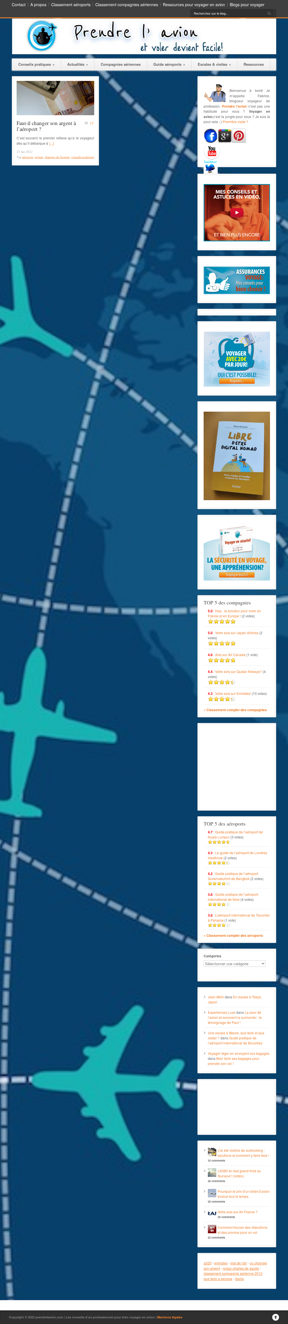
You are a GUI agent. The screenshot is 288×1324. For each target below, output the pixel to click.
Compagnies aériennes (121, 64)
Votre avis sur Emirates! (233, 693)
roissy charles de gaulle (241, 1268)
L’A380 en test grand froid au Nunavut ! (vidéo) (239, 1173)
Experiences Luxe (221, 1012)
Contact (19, 4)
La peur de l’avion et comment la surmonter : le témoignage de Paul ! (235, 1017)
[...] (52, 143)
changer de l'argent (57, 157)
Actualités (77, 64)
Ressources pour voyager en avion (194, 4)
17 (92, 123)
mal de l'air (238, 1262)
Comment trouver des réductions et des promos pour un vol (242, 1230)
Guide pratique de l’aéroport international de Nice (233, 897)
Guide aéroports (169, 64)
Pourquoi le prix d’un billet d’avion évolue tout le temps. (244, 1194)
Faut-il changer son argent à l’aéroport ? (46, 125)
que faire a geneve (218, 1278)
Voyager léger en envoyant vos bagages (238, 1053)
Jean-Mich (216, 996)
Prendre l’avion (234, 106)
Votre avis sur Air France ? (238, 1211)
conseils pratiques (82, 157)
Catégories (212, 955)
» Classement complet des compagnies (235, 709)
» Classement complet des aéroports (233, 935)
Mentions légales (169, 1317)
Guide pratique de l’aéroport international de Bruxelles (235, 1040)
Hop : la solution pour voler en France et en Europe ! (234, 613)
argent (39, 157)
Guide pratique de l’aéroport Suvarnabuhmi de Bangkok (233, 876)
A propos (38, 4)
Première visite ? (235, 121)
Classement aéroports (71, 4)
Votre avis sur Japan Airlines (236, 632)
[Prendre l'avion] (144, 52)
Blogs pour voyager (247, 4)
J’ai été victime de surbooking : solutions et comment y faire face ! (243, 1153)
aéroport (27, 157)
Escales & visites (214, 64)
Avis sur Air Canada (230, 654)
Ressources (254, 64)
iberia (239, 1278)
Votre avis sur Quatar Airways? (239, 671)
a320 (208, 1262)
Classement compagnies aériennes (126, 4)
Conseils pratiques (36, 64)
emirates (221, 1262)
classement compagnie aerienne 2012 (233, 1273)
